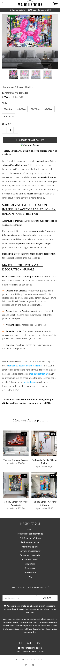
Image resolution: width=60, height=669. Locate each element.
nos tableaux (29, 382)
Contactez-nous (30, 559)
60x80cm (48, 109)
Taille (4, 103)
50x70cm (35, 109)
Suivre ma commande (30, 555)
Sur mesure (30, 568)
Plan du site (30, 572)
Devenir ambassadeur (30, 551)
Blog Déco (30, 564)
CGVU (30, 529)
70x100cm (9, 116)
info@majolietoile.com (31, 647)
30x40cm (8, 109)
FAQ (30, 576)
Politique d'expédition (30, 538)
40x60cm (21, 109)
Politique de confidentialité (30, 533)
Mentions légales (30, 546)
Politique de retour (30, 542)
